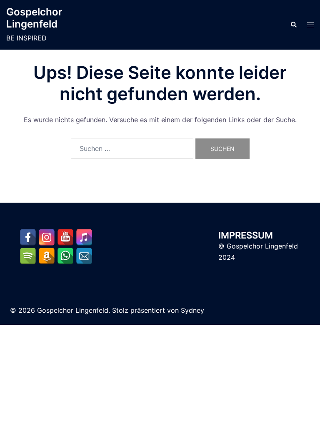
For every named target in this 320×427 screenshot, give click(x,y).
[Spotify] (28, 256)
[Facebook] (28, 237)
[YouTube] (65, 237)
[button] (293, 25)
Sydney (192, 310)
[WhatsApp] (65, 256)
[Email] (84, 256)
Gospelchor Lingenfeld (34, 18)
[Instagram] (46, 237)
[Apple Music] (84, 237)
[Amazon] (46, 256)
